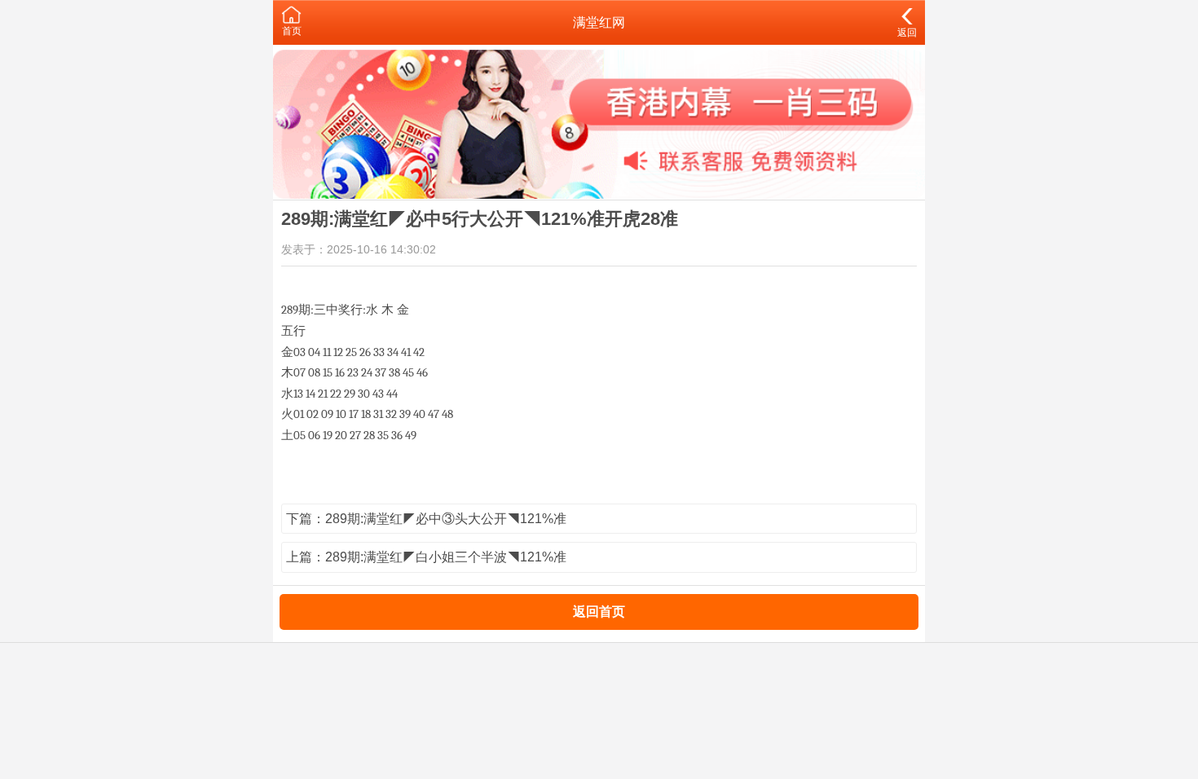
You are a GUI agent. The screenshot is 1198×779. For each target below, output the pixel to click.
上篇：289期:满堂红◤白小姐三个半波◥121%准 (426, 557)
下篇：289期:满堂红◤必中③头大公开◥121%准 (426, 519)
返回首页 (599, 611)
